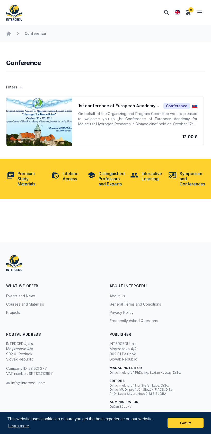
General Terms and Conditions (135, 304)
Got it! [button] (185, 423)
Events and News (21, 296)
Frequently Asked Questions (134, 320)
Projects (13, 312)
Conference (35, 33)
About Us (117, 296)
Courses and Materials (25, 304)
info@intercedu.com (28, 383)
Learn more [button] (18, 426)
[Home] (8, 33)
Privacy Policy (122, 312)
